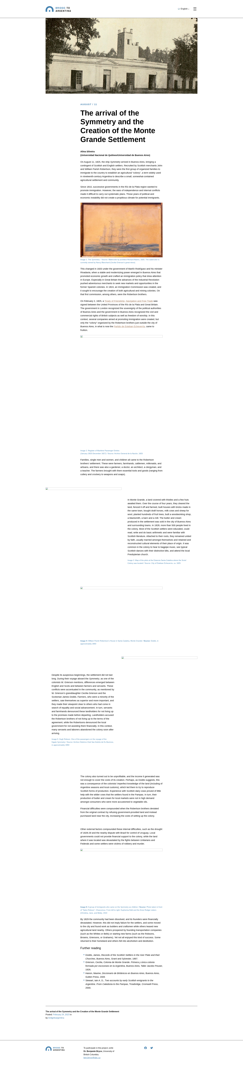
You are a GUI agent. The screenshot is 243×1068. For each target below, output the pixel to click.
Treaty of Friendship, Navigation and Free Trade (129, 301)
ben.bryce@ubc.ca (92, 1058)
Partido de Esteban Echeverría (129, 326)
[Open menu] (194, 8)
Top (237, 1062)
